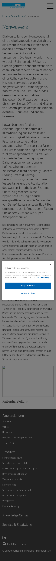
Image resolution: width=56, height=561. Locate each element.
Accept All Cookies (28, 286)
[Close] (50, 264)
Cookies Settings (28, 293)
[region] (28, 280)
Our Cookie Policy (43, 277)
